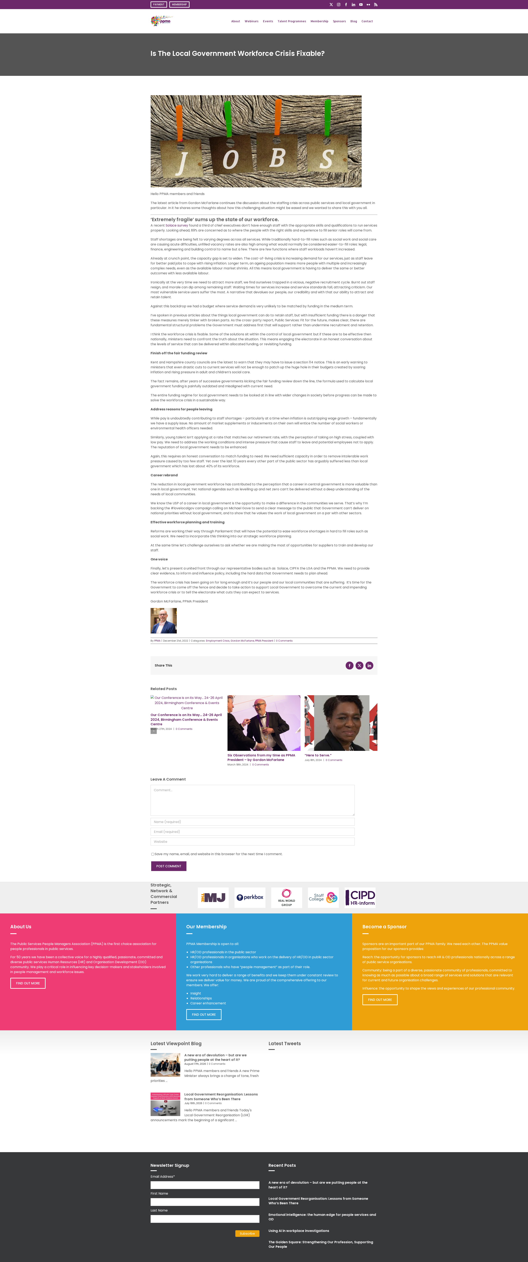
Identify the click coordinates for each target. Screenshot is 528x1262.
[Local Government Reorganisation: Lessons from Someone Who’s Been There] (165, 1104)
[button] (154, 731)
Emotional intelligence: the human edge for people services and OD (322, 1217)
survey (182, 225)
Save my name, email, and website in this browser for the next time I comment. (219, 854)
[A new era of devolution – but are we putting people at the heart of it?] (165, 1065)
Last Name (159, 1210)
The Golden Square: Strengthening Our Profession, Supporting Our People (321, 1244)
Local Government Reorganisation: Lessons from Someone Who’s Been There (221, 1096)
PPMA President (264, 640)
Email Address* (163, 1176)
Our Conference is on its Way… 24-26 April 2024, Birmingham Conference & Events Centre (186, 720)
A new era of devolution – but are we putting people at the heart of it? (215, 1057)
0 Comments (284, 640)
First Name (159, 1193)
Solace (171, 225)
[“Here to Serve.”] (341, 697)
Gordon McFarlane (242, 640)
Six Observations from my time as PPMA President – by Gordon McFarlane (261, 757)
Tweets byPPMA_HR (362, 1058)
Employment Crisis (218, 640)
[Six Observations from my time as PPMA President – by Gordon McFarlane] (263, 697)
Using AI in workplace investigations (299, 1230)
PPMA (157, 640)
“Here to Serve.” (318, 755)
